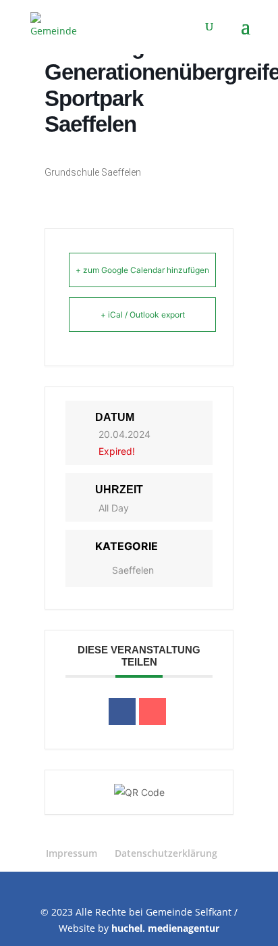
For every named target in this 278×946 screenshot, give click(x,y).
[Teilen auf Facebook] (122, 711)
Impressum (71, 853)
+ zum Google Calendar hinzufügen (142, 270)
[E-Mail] (152, 711)
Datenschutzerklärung (166, 853)
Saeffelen (133, 570)
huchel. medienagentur (165, 928)
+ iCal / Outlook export (143, 314)
